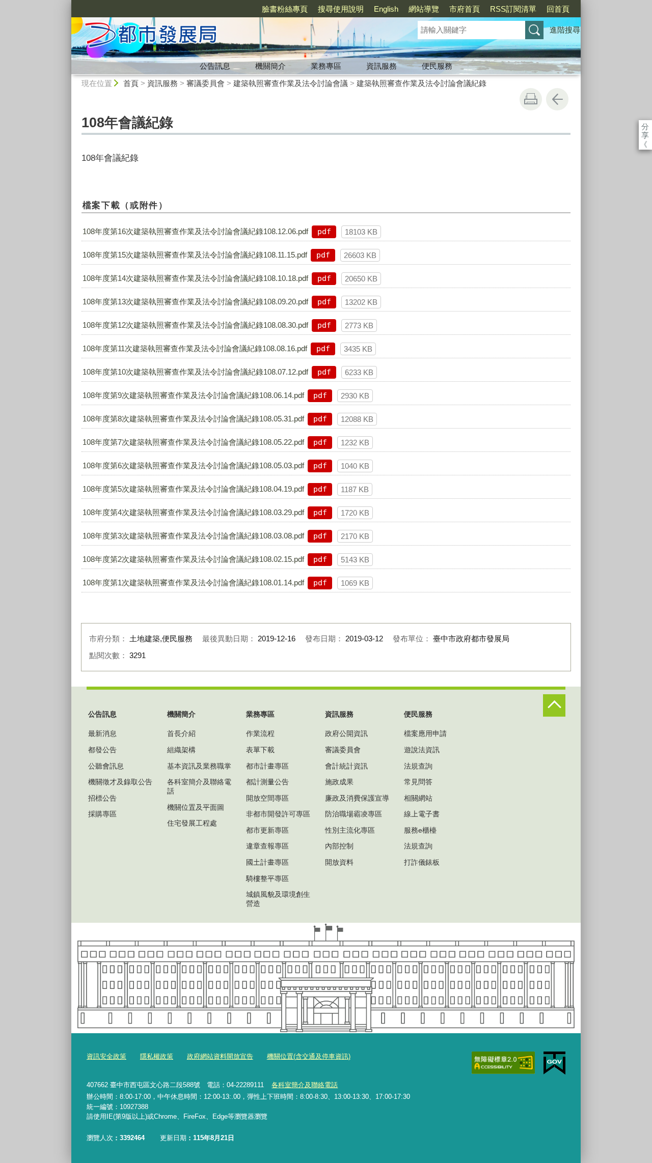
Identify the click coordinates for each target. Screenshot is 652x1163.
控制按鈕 (554, 705)
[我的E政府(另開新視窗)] (554, 1063)
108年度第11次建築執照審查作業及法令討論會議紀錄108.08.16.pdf (195, 348)
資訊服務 (381, 66)
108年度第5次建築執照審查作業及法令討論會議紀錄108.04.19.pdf (193, 489)
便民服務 (437, 66)
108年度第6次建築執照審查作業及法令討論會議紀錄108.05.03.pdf (193, 465)
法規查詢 (418, 766)
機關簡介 (270, 66)
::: (67, 4)
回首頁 (558, 9)
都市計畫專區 (267, 766)
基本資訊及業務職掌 (199, 766)
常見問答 (418, 782)
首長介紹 (181, 733)
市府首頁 (464, 9)
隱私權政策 (156, 1056)
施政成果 (339, 782)
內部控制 (339, 846)
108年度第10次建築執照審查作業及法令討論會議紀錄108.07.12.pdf (195, 371)
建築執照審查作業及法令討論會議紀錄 (421, 83)
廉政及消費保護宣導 (357, 798)
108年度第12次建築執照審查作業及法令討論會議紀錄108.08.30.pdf (195, 325)
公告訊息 (215, 66)
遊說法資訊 (422, 750)
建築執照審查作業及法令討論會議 (290, 83)
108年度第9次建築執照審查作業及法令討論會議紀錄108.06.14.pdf (193, 395)
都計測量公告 (267, 782)
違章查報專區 (267, 846)
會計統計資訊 (346, 766)
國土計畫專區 (267, 862)
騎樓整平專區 (267, 878)
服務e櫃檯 (420, 830)
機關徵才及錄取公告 (120, 782)
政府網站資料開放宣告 (220, 1056)
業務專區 (326, 66)
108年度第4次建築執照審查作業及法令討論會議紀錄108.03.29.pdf (193, 512)
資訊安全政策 (106, 1056)
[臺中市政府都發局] (232, 37)
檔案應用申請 (425, 733)
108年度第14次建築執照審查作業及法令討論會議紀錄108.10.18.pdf (195, 278)
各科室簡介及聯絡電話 (199, 786)
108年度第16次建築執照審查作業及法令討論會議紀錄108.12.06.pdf (195, 231)
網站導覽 (424, 9)
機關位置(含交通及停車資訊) (308, 1056)
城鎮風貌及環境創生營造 (278, 898)
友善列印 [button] (531, 99)
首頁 (131, 83)
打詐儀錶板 (422, 862)
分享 (645, 126)
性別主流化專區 (350, 830)
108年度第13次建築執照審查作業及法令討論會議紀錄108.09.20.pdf (195, 301)
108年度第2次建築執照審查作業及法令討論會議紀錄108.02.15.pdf (193, 559)
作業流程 (260, 733)
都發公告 (102, 750)
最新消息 (102, 733)
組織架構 (181, 750)
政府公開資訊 (346, 733)
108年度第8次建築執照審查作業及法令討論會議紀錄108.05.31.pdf (193, 418)
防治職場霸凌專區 (353, 814)
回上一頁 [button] (557, 99)
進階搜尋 (565, 29)
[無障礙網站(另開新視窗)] (503, 1063)
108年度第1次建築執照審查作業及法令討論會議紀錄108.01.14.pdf (193, 582)
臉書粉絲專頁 (285, 9)
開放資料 (339, 862)
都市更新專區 (267, 830)
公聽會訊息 (106, 766)
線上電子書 (422, 814)
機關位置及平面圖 (195, 807)
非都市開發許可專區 (278, 814)
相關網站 (418, 798)
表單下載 (260, 750)
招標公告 (102, 798)
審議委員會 (205, 83)
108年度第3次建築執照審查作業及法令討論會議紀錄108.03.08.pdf (193, 535)
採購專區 (102, 814)
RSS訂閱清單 (513, 9)
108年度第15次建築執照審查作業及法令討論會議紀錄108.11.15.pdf (195, 254)
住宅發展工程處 (192, 823)
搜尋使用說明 (341, 9)
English (386, 9)
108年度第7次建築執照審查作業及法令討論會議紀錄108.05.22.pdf (193, 442)
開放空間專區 (267, 798)
